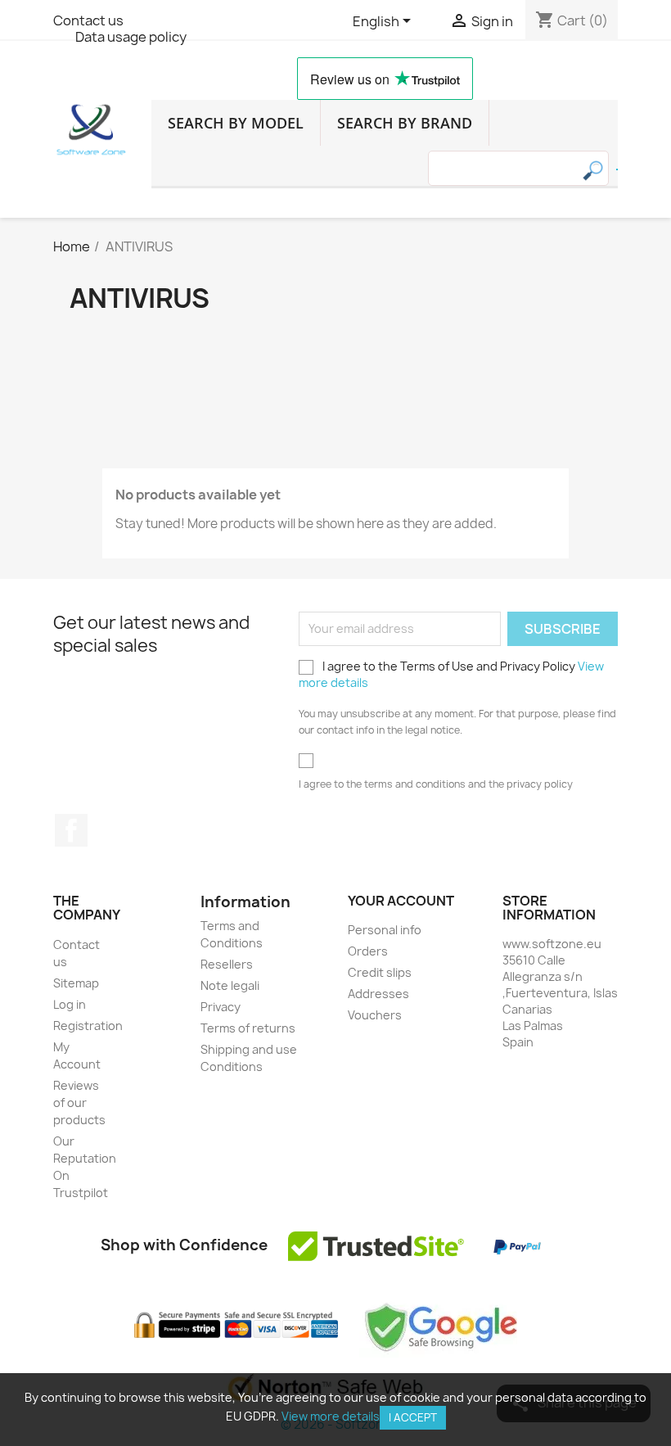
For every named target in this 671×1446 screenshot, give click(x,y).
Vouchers (375, 1015)
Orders (368, 951)
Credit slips (380, 972)
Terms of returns (247, 1028)
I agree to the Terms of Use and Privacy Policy (451, 674)
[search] (617, 169)
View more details (330, 1416)
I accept (413, 1417)
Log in (69, 1004)
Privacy (220, 1006)
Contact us (88, 20)
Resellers (226, 964)
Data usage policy (131, 37)
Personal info (384, 930)
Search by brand (404, 123)
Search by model (236, 123)
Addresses (378, 993)
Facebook (71, 830)
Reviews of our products (79, 1102)
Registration (88, 1025)
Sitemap (76, 983)
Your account (401, 901)
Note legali (229, 985)
